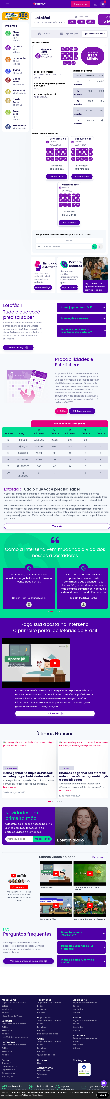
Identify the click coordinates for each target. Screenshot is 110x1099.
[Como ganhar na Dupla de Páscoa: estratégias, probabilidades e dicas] (29, 752)
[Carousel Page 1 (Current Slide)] (49, 801)
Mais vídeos (97, 857)
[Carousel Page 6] (61, 611)
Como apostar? (9, 1066)
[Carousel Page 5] (59, 611)
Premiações (7, 1076)
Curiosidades (11, 768)
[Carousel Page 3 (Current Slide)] (54, 611)
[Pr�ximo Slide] (99, 586)
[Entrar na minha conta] (95, 4)
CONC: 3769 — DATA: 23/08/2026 (48, 22)
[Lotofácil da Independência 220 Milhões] (15, 16)
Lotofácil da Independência (15, 1037)
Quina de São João (46, 1054)
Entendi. (102, 1095)
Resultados (7, 1009)
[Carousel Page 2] (50, 611)
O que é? (6, 1063)
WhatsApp (42, 1074)
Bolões (5, 1006)
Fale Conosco (43, 1070)
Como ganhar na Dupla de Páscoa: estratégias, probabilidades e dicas (28, 774)
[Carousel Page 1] (48, 611)
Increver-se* (20, 887)
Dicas (66, 768)
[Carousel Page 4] (57, 611)
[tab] (43, 34)
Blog (39, 1063)
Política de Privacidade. (32, 1095)
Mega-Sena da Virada (12, 1016)
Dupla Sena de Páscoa (47, 1033)
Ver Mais (57, 526)
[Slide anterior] (11, 586)
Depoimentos (8, 1073)
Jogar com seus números (14, 1002)
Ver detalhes (56, 176)
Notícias (6, 1012)
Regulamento (8, 1069)
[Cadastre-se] (7, 4)
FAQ (39, 1077)
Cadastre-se (80, 4)
